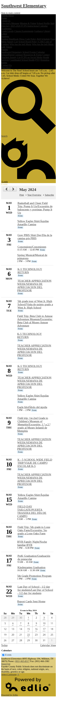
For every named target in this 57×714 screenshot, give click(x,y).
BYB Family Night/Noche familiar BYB (32, 543)
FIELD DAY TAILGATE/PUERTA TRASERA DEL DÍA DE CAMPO (31, 511)
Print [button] (21, 195)
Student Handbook (10, 39)
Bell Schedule (43, 39)
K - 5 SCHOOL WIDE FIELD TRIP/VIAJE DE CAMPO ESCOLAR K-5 (35, 463)
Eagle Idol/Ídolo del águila (32, 407)
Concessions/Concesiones (32, 246)
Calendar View (48, 645)
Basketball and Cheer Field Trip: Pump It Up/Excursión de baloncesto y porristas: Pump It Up (35, 208)
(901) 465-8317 (22, 661)
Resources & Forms (33, 55)
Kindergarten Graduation (31, 567)
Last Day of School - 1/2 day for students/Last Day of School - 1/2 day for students (35, 590)
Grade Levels (7, 31)
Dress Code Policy (28, 39)
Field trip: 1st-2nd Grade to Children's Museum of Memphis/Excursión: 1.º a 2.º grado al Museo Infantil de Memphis (33, 424)
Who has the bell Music (20, 44)
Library (47, 31)
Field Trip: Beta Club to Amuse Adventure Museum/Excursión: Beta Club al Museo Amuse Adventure (34, 321)
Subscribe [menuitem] (49, 195)
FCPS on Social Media (31, 57)
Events (8, 655)
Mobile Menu (7, 15)
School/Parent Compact (12, 55)
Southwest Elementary (23, 5)
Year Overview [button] (34, 195)
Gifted (4, 34)
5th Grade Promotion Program (34, 575)
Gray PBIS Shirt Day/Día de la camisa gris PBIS (35, 237)
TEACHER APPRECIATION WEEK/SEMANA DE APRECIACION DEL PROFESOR (34, 285)
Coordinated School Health (22, 60)
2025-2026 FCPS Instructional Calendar (29, 26)
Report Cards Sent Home (31, 601)
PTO (37, 60)
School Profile (43, 23)
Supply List (12, 41)
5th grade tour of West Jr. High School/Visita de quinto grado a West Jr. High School (35, 304)
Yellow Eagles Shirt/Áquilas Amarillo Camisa (33, 223)
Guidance (38, 31)
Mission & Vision (28, 23)
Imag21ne (5, 664)
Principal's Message (10, 23)
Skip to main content (10, 13)
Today (4, 645)
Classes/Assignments (23, 31)
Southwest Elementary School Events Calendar (23, 52)
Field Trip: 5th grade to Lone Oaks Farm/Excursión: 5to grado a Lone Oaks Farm (34, 530)
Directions (6, 68)
